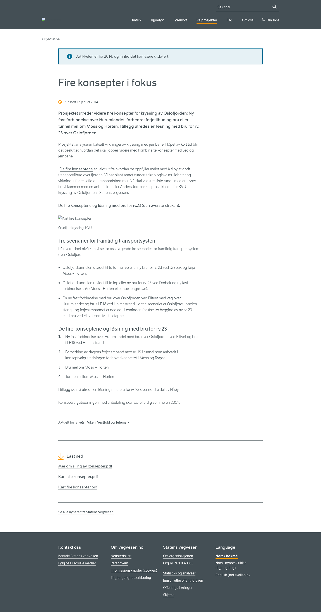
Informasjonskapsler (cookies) (134, 570)
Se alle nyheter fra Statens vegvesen (86, 512)
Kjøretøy (157, 20)
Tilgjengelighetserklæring (131, 578)
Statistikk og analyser (179, 573)
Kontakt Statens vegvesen (78, 556)
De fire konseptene (76, 169)
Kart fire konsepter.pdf (77, 487)
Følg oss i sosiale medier (77, 563)
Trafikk (136, 20)
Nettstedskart (121, 556)
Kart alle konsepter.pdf (78, 476)
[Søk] (274, 6)
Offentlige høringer (177, 588)
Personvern (119, 563)
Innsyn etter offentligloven (183, 580)
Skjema (168, 595)
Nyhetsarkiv (52, 39)
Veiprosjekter (207, 20)
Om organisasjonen (178, 556)
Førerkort (180, 20)
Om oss (248, 20)
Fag (229, 20)
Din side (273, 20)
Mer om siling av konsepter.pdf (85, 466)
